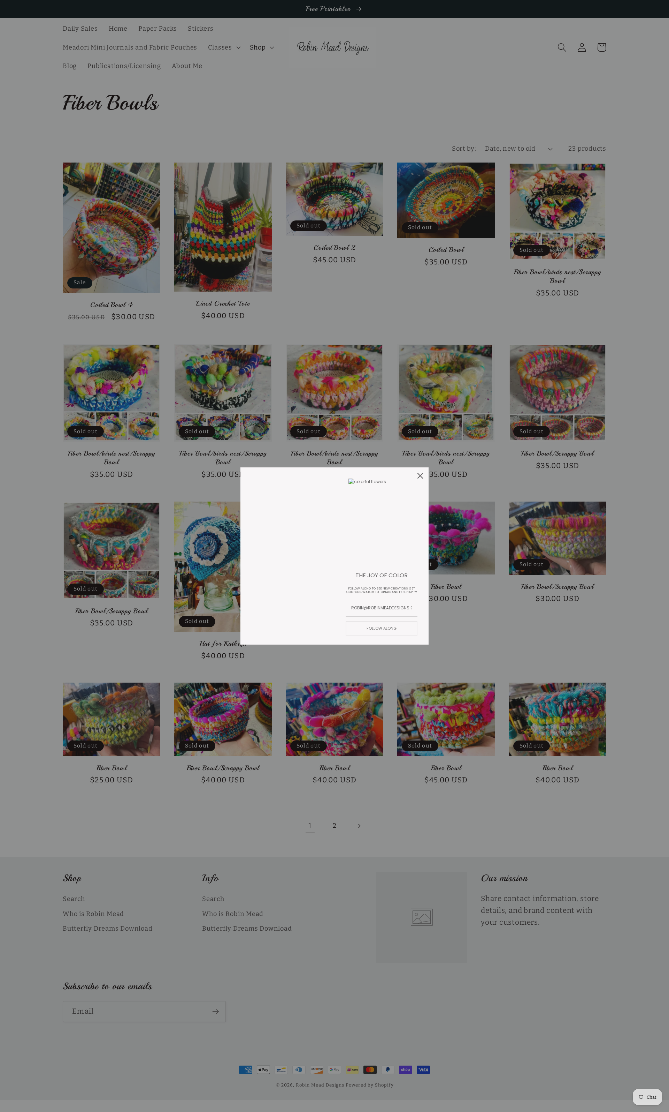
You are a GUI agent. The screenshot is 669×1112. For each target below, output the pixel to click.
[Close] (420, 475)
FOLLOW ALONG (382, 628)
